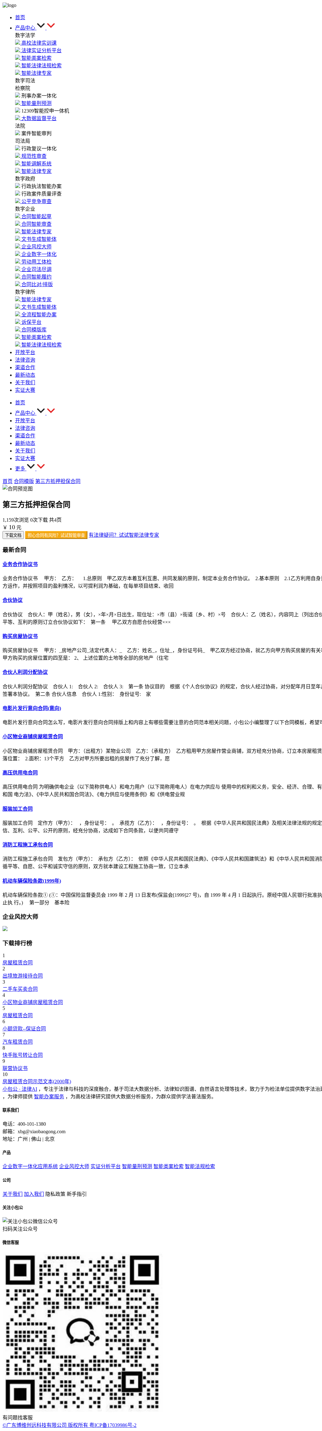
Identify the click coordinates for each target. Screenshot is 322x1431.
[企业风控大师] (5, 929)
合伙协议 (13, 600)
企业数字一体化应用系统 (30, 1166)
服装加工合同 (18, 809)
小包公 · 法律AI (20, 1089)
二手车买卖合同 (20, 989)
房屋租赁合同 (18, 962)
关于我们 (13, 1194)
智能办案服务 (49, 1096)
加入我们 (34, 1194)
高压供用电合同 (20, 772)
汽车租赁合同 (18, 1042)
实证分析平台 (106, 1166)
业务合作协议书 (20, 564)
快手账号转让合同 (23, 1055)
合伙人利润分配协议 (25, 672)
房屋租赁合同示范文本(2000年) (37, 1081)
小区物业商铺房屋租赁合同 (33, 736)
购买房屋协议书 (20, 636)
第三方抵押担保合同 (57, 481)
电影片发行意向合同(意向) (32, 708)
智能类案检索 (168, 1166)
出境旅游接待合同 (23, 976)
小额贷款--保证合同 (24, 1028)
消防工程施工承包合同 (28, 844)
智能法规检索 (200, 1166)
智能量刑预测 (137, 1166)
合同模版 (24, 481)
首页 (8, 481)
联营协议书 (15, 1068)
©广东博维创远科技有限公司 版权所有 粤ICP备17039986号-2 (69, 1425)
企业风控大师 (74, 1166)
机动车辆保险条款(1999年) (32, 881)
